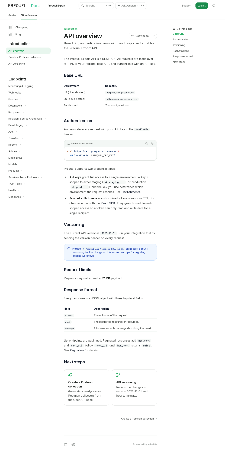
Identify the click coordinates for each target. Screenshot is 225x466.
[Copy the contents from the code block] (146, 143)
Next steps (179, 61)
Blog (18, 34)
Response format (183, 56)
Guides (12, 15)
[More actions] (154, 36)
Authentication (181, 39)
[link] (86, 387)
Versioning (179, 44)
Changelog (21, 27)
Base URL (178, 33)
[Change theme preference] (214, 5)
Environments (130, 192)
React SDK (108, 203)
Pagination (77, 350)
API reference (29, 15)
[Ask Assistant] (152, 143)
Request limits (181, 50)
